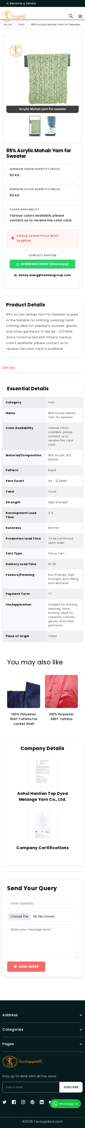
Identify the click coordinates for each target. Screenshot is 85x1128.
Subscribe (71, 1087)
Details (8, 367)
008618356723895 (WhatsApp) (45, 264)
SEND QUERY (28, 966)
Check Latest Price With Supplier (38, 238)
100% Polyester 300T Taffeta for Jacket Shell (24, 719)
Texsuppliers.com (48, 1121)
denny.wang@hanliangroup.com (44, 275)
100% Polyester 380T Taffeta (61, 716)
